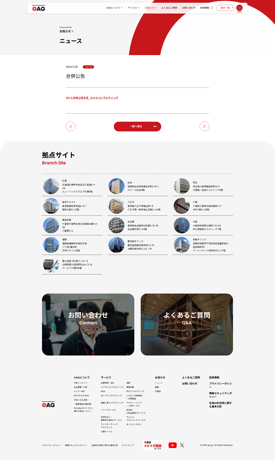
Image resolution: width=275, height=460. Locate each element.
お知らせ (65, 31)
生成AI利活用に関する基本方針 (105, 445)
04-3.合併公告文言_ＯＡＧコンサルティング (92, 98)
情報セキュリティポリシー (76, 445)
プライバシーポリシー (51, 445)
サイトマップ (127, 445)
